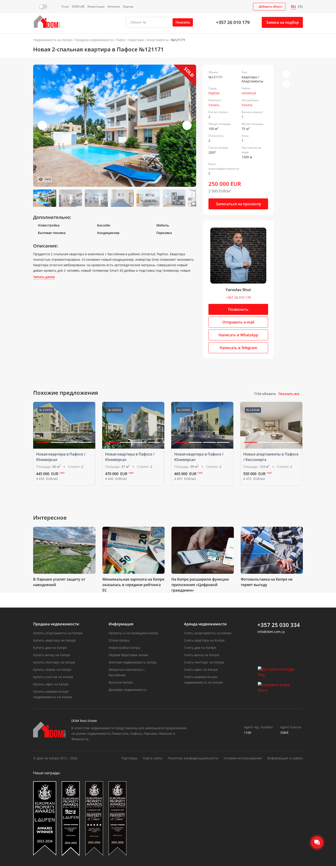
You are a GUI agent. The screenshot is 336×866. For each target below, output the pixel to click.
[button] (187, 125)
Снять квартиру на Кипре (204, 640)
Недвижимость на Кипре (52, 40)
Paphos (214, 93)
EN (300, 6)
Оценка (128, 6)
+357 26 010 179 (233, 22)
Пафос (121, 40)
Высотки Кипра (121, 682)
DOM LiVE (78, 6)
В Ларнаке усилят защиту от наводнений (59, 582)
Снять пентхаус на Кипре (204, 662)
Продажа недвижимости (94, 40)
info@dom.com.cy (271, 631)
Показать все (288, 394)
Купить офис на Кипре (51, 684)
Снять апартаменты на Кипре (208, 633)
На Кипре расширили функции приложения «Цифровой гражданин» (200, 585)
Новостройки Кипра (124, 647)
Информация (121, 623)
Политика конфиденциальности (193, 758)
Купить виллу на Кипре (51, 655)
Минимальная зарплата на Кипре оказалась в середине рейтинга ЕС (133, 585)
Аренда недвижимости (205, 623)
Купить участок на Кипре (53, 677)
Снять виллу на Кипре (201, 655)
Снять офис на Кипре (201, 669)
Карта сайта (152, 758)
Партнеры (129, 758)
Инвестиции (96, 6)
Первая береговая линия (128, 655)
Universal (249, 93)
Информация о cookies (285, 758)
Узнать (213, 105)
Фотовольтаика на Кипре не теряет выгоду (267, 582)
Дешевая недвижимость (128, 689)
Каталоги (114, 6)
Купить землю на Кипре (52, 669)
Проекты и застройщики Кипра (133, 633)
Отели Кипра (119, 640)
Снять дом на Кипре (200, 647)
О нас (65, 6)
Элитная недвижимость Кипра (133, 662)
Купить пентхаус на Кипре (54, 662)
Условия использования (243, 758)
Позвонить (238, 309)
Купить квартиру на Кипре (54, 640)
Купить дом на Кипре (50, 647)
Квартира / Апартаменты (148, 40)
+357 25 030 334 (278, 625)
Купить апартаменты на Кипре (58, 633)
